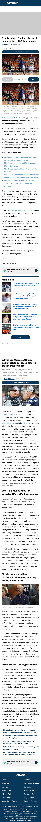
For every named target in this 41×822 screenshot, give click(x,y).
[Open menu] (3, 3)
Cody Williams (9, 379)
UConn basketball (9, 414)
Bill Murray (27, 423)
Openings (5, 783)
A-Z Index (5, 787)
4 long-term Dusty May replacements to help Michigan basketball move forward (19, 742)
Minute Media (11, 806)
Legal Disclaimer (30, 798)
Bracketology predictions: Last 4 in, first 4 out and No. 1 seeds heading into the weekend (20, 183)
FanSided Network (31, 783)
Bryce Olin (8, 44)
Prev (7, 79)
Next (33, 79)
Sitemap (27, 787)
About (4, 780)
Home (3, 343)
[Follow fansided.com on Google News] (36, 270)
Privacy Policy (7, 794)
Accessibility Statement (11, 801)
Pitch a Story (29, 790)
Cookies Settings (30, 801)
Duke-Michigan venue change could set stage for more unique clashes (21, 748)
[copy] (13, 48)
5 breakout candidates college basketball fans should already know (20, 737)
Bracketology (11, 343)
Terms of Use (29, 794)
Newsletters (6, 790)
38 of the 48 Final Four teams (23, 210)
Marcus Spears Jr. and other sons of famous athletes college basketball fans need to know (20, 731)
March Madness (8, 423)
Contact (27, 780)
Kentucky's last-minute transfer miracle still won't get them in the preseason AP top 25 (19, 753)
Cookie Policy (7, 798)
